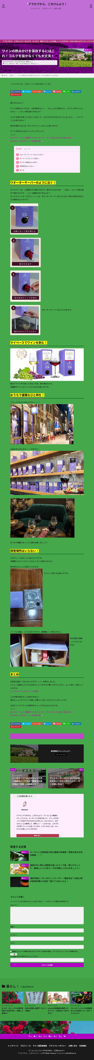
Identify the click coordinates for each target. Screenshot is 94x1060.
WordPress (70, 1053)
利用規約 (82, 1046)
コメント (14, 905)
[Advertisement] (47, 26)
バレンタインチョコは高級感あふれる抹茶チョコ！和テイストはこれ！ (81, 1010)
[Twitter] (26, 91)
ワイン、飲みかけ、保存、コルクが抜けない (17, 63)
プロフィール (47, 8)
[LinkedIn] (76, 91)
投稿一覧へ (37, 835)
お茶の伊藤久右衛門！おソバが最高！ (35, 1009)
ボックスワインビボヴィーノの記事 (24, 691)
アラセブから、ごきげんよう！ (53, 1050)
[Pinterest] (15, 94)
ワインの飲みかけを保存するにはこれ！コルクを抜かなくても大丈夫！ (38, 75)
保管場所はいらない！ (26, 166)
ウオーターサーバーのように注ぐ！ (31, 155)
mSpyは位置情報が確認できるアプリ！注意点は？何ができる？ (58, 1010)
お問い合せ (58, 8)
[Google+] (37, 91)
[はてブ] (47, 91)
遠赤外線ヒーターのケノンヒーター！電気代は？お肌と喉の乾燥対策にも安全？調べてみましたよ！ (56, 879)
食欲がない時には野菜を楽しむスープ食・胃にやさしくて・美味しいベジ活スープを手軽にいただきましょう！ (55, 866)
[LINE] (66, 91)
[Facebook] (15, 91)
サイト (12, 943)
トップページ (35, 8)
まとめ (20, 170)
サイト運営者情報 (40, 1046)
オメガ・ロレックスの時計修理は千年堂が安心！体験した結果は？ (12, 1010)
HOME (5, 75)
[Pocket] (57, 91)
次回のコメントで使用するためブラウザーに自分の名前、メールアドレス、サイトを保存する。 (45, 951)
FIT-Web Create (49, 1053)
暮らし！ (30, 61)
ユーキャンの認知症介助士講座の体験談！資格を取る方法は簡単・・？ (56, 853)
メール (13, 935)
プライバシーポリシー (57, 1046)
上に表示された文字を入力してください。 (25, 956)
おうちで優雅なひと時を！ (27, 162)
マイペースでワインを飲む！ (28, 158)
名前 (12, 927)
